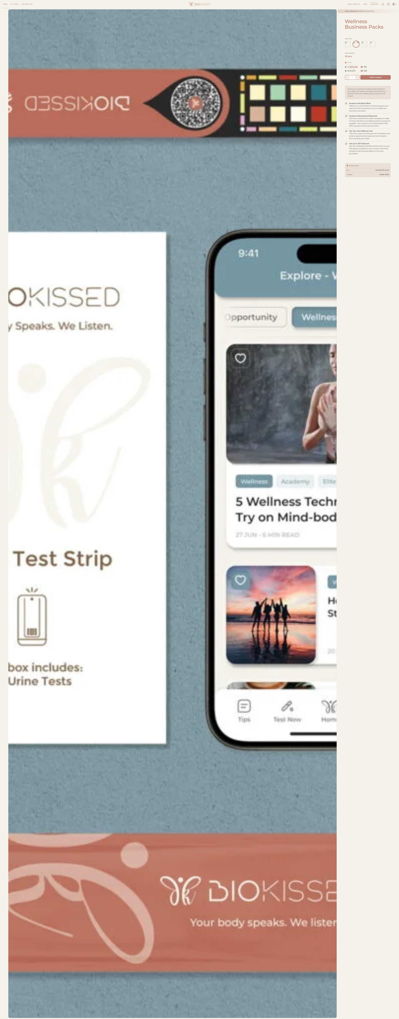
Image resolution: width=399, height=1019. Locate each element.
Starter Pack (354, 11)
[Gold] (356, 44)
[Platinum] (348, 44)
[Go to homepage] (199, 4)
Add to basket (376, 77)
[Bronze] (373, 44)
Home (347, 11)
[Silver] (364, 44)
